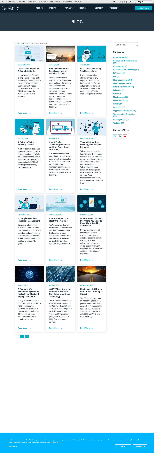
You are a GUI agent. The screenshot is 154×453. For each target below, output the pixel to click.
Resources (83, 8)
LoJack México (31, 1)
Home (17, 43)
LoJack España (43, 1)
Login (130, 2)
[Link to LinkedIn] (120, 136)
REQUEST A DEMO (143, 8)
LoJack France (67, 1)
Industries (54, 8)
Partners (69, 8)
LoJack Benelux (55, 1)
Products (39, 8)
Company (99, 8)
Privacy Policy (12, 446)
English (140, 1)
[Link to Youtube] (125, 136)
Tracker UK (77, 1)
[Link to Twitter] (115, 136)
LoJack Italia (21, 1)
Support (122, 2)
